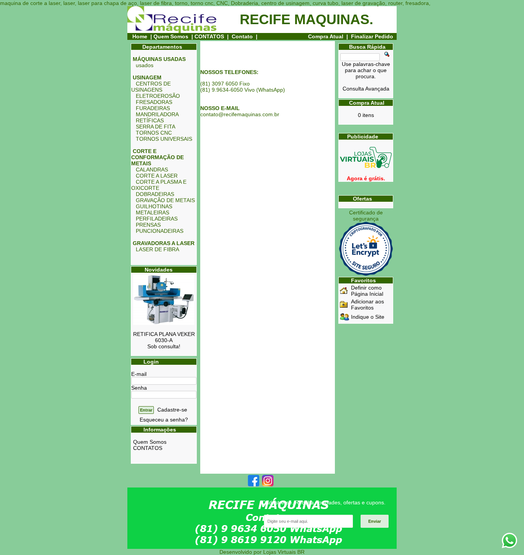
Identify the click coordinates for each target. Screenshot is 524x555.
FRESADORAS (154, 102)
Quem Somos (170, 36)
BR (301, 552)
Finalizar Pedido (372, 36)
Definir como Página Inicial (367, 291)
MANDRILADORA (157, 114)
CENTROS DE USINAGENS (151, 87)
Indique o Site (367, 317)
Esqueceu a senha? (164, 420)
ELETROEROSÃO (158, 96)
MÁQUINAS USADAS (159, 59)
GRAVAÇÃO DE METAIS (165, 200)
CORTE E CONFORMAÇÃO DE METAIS (157, 157)
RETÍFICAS (150, 120)
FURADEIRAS (153, 108)
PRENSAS (148, 225)
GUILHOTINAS (154, 206)
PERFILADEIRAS (157, 219)
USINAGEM (147, 77)
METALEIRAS (152, 212)
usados (144, 65)
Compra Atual (326, 36)
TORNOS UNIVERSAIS (164, 139)
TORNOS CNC (154, 133)
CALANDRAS (152, 169)
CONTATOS (209, 36)
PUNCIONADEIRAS (159, 231)
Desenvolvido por (241, 552)
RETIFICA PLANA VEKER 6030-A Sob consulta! (164, 340)
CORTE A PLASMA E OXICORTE (158, 185)
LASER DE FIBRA (157, 249)
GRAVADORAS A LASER (163, 243)
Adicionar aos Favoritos (367, 304)
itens (366, 115)
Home (139, 36)
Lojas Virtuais (280, 552)
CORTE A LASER (157, 176)
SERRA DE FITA (155, 127)
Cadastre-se (172, 410)
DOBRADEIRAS (155, 194)
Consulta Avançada (366, 89)
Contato (242, 36)
